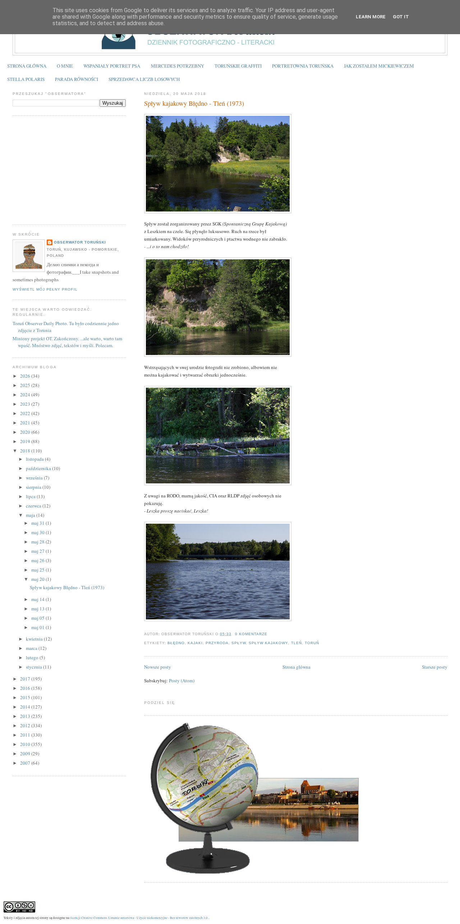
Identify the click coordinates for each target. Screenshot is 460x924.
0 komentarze (251, 634)
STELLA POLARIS (26, 79)
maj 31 (38, 523)
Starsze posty (434, 667)
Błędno (176, 643)
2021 (25, 422)
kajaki (195, 643)
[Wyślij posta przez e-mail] (269, 634)
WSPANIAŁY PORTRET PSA (111, 66)
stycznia (34, 667)
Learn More (371, 16)
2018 (25, 450)
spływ (238, 643)
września (35, 477)
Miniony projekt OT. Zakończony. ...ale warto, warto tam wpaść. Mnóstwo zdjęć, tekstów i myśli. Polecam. (67, 342)
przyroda (217, 643)
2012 (25, 725)
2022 (25, 413)
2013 (25, 716)
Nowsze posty (157, 667)
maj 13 (38, 608)
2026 (25, 376)
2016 (25, 688)
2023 (25, 404)
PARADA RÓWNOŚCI (76, 79)
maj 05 (38, 618)
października (39, 468)
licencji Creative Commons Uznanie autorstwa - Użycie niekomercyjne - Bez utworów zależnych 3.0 (139, 917)
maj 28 (38, 541)
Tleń (296, 643)
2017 (25, 678)
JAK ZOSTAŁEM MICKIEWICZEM (379, 66)
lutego (33, 657)
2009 (25, 753)
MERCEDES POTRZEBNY (177, 66)
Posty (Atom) (181, 680)
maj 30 (38, 532)
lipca (31, 496)
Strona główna (296, 667)
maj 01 (38, 627)
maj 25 (38, 569)
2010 (25, 744)
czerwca (34, 505)
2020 (25, 432)
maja (31, 515)
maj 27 (38, 551)
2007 (25, 763)
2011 (25, 735)
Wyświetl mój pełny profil (45, 289)
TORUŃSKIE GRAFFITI (238, 66)
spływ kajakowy (268, 643)
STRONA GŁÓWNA (26, 66)
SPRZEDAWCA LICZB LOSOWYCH (144, 79)
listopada (35, 459)
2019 (25, 441)
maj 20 (38, 579)
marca (32, 648)
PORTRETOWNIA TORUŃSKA (303, 66)
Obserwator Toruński (80, 242)
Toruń (312, 643)
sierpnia (34, 487)
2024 (25, 394)
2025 (25, 385)
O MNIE (65, 66)
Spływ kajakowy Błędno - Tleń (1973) (194, 103)
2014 (25, 707)
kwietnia (35, 639)
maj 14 (38, 599)
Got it (401, 16)
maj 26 (38, 560)
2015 (25, 697)
